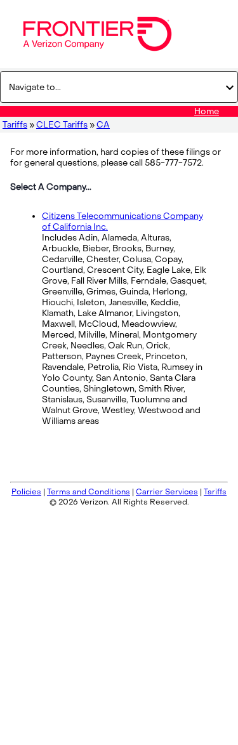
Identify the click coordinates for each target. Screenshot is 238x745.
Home (206, 111)
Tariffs (15, 124)
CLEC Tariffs (62, 124)
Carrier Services (167, 492)
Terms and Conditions (88, 492)
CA (103, 124)
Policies (26, 492)
